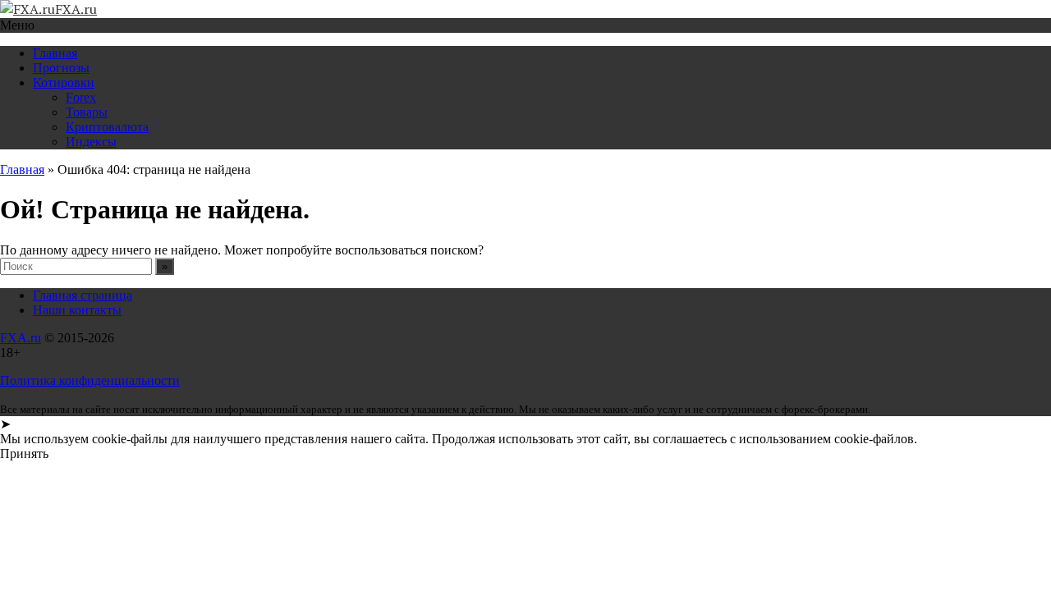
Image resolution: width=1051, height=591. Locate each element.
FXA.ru (20, 338)
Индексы (91, 142)
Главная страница (82, 295)
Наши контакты (77, 310)
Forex (81, 97)
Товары (87, 112)
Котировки (63, 82)
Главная (55, 53)
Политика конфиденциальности (90, 380)
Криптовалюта (107, 127)
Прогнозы (61, 68)
